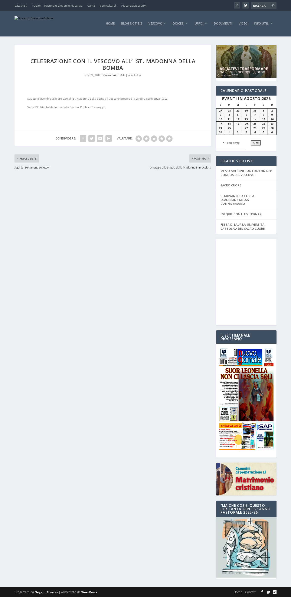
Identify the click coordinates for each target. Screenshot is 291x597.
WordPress (89, 592)
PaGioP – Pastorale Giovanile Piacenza (57, 5)
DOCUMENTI (223, 23)
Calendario (110, 75)
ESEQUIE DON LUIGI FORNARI (241, 214)
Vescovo (155, 23)
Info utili (261, 23)
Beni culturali (108, 5)
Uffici (199, 23)
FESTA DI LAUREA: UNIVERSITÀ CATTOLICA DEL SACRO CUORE (242, 226)
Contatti (250, 592)
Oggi (256, 143)
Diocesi (178, 23)
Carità (91, 5)
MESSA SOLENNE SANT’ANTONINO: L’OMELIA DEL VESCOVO (246, 173)
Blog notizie (131, 23)
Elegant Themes (46, 592)
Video (243, 23)
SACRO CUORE (230, 185)
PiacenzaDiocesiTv (133, 5)
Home (110, 23)
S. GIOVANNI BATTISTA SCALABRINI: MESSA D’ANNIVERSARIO (237, 200)
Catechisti (20, 5)
